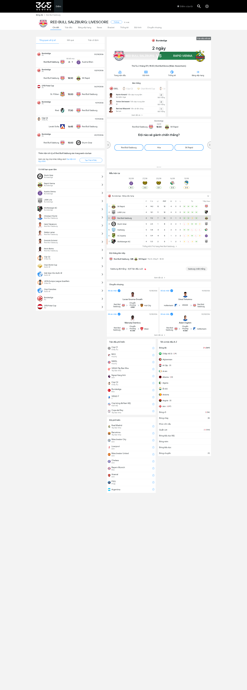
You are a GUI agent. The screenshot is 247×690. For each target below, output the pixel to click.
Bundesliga (161, 40)
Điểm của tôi (186, 6)
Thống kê (172, 75)
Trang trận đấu (120, 75)
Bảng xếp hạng (198, 75)
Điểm (58, 6)
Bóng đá (39, 15)
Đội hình (146, 75)
